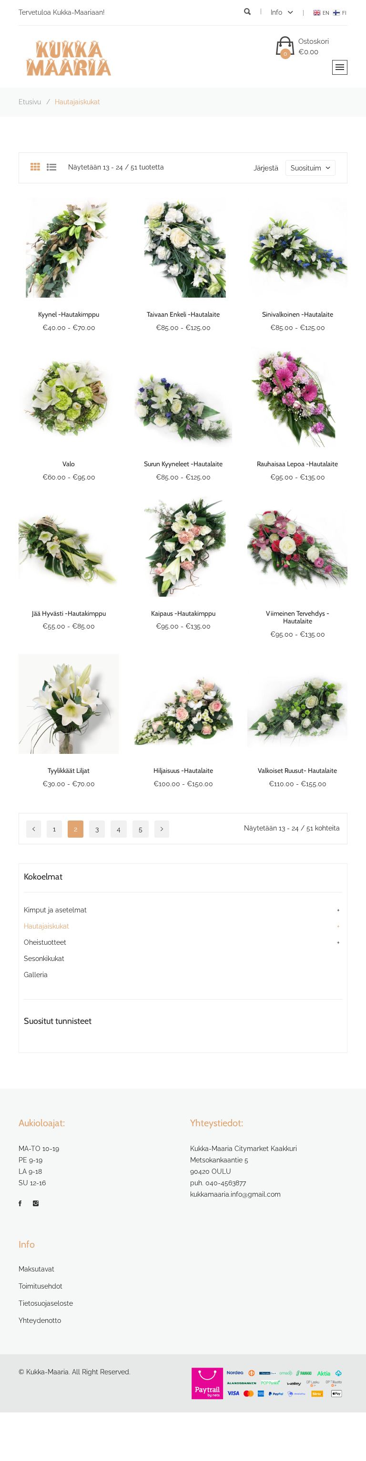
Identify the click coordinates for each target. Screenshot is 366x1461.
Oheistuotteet (45, 942)
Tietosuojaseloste (46, 1303)
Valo (68, 464)
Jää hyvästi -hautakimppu (69, 613)
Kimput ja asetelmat (55, 910)
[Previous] (33, 829)
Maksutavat (36, 1269)
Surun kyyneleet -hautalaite (183, 464)
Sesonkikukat (44, 958)
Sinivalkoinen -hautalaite (297, 314)
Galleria (36, 975)
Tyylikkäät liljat (69, 770)
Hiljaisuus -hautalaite (183, 770)
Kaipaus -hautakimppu (183, 613)
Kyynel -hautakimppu (68, 314)
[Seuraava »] (161, 829)
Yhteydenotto (40, 1320)
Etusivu (30, 102)
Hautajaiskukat (46, 926)
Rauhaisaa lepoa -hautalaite (297, 464)
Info (277, 12)
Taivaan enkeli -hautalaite (183, 314)
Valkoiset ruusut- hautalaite (297, 770)
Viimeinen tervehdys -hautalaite (297, 617)
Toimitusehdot (40, 1286)
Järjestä (266, 168)
